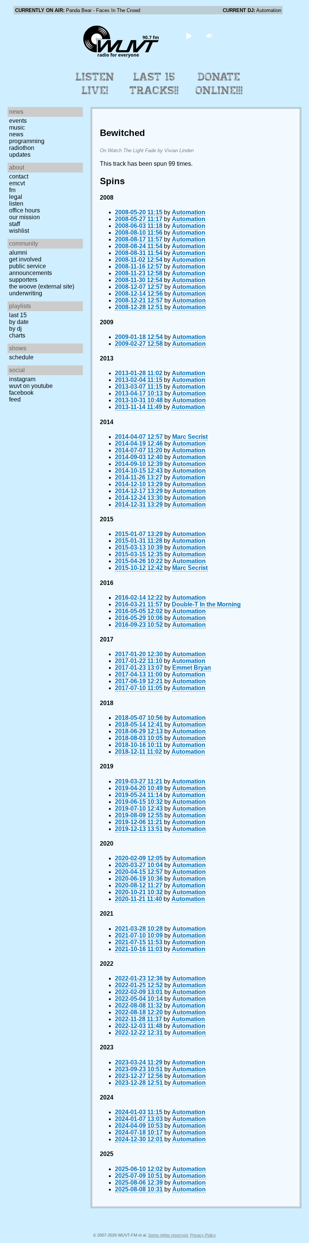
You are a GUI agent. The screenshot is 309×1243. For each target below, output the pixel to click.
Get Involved (25, 259)
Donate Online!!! (219, 83)
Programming (26, 141)
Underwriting (25, 293)
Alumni (18, 252)
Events (18, 121)
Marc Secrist (190, 437)
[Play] (189, 35)
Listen (16, 203)
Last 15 (18, 315)
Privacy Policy (203, 1235)
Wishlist (19, 231)
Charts (17, 335)
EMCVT (17, 183)
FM (12, 190)
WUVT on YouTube (31, 386)
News (16, 134)
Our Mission (24, 217)
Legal (15, 197)
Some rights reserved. (168, 1235)
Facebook (21, 392)
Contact (18, 176)
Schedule (21, 357)
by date (19, 322)
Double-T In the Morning (206, 604)
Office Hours (24, 210)
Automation (188, 212)
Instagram (22, 379)
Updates (20, 154)
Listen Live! (95, 83)
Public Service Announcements (30, 269)
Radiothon (21, 148)
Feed (15, 399)
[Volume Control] (210, 35)
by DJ (15, 328)
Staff (14, 224)
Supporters (23, 279)
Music (17, 127)
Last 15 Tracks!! (154, 83)
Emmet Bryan (191, 667)
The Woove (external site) (41, 286)
